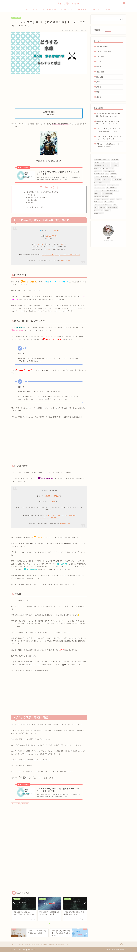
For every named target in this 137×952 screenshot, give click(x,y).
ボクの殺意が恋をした (112, 188)
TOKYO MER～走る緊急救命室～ (101, 176)
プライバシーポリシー (19, 949)
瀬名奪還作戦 (32, 200)
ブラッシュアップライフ (113, 185)
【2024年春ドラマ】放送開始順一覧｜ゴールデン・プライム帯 (108, 137)
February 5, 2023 (65, 260)
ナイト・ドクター (117, 179)
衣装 (98, 92)
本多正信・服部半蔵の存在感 (37, 197)
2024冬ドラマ (108, 9)
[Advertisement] (49, 91)
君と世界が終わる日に (49, 9)
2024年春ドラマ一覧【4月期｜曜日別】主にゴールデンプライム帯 (108, 122)
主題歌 (98, 67)
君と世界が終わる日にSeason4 (101, 199)
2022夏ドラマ (97, 162)
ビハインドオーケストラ (99, 185)
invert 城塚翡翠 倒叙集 (109, 171)
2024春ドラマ (95, 9)
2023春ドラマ (115, 165)
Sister (107, 174)
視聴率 (98, 97)
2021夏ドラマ (97, 160)
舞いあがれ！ (108, 210)
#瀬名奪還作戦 (51, 236)
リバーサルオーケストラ (112, 190)
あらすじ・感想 (16, 18)
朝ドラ (115, 204)
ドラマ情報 (100, 57)
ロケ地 (98, 62)
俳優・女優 (100, 72)
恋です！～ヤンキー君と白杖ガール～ (102, 204)
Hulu (112, 168)
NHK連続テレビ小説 (99, 174)
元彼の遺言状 (97, 193)
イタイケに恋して (107, 179)
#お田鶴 (52, 502)
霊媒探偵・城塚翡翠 (98, 213)
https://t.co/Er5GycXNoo (50, 255)
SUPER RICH (114, 174)
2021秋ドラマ (106, 160)
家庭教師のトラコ (98, 202)
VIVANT (35, 9)
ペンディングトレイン (99, 188)
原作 (98, 82)
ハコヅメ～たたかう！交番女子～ (101, 182)
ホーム (26, 9)
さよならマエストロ (67, 9)
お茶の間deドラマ (68, 3)
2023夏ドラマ (106, 165)
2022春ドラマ (106, 162)
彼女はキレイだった (109, 202)
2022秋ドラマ (115, 162)
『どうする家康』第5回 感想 (33, 207)
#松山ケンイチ (51, 247)
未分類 (98, 87)
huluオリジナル (98, 171)
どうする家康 (16, 804)
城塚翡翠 (112, 199)
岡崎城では (31, 195)
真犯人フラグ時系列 (112, 207)
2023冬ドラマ (97, 165)
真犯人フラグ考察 (98, 210)
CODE (95, 168)
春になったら (82, 9)
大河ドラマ (25, 804)
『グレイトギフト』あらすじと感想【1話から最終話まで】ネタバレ (108, 130)
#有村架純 (39, 244)
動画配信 (99, 77)
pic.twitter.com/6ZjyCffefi (49, 518)
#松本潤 (60, 244)
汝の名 (95, 207)
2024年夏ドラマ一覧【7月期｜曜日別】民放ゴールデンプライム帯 (108, 115)
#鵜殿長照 (48, 496)
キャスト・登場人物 (103, 52)
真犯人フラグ (103, 207)
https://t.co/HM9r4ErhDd (57, 515)
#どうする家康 (53, 230)
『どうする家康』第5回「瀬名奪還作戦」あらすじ (40, 192)
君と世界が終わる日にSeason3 (101, 196)
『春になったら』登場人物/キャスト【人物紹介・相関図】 (108, 145)
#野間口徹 (56, 496)
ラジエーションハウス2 (99, 190)
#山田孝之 (47, 249)
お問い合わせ (31, 949)
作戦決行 (31, 202)
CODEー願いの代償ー (104, 168)
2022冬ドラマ (115, 160)
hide (55, 187)
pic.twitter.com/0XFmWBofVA (69, 255)
